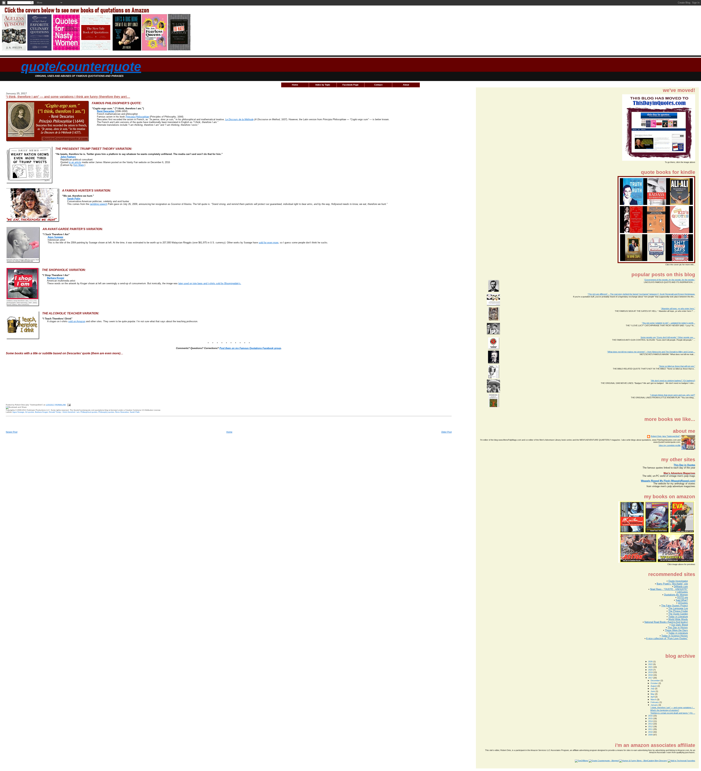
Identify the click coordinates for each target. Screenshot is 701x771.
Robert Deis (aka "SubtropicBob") (666, 436)
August (654, 686)
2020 (650, 670)
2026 (650, 661)
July (653, 688)
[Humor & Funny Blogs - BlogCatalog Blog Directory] (643, 761)
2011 (650, 729)
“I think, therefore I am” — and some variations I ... (672, 707)
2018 (650, 675)
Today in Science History (674, 635)
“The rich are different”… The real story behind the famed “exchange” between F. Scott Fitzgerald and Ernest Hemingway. (641, 294)
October (654, 683)
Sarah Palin (73, 198)
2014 (650, 721)
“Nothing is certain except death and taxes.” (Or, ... (672, 713)
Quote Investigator (678, 581)
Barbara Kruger (41, 412)
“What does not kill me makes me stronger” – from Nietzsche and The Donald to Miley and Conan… (651, 352)
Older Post (446, 432)
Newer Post (11, 432)
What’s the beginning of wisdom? (664, 710)
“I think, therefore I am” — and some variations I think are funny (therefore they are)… (68, 97)
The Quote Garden (678, 613)
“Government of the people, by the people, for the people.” (669, 280)
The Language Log (678, 608)
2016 (650, 716)
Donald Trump (55, 412)
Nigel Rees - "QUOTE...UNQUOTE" (669, 589)
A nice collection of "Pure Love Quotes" (667, 638)
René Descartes (105, 111)
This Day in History (678, 627)
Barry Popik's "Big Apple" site (672, 583)
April (653, 697)
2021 (650, 667)
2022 (650, 664)
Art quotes (29, 412)
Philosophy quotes (106, 412)
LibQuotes (682, 592)
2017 (650, 678)
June (653, 691)
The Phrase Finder (678, 611)
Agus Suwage (55, 237)
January (654, 705)
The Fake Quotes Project (674, 605)
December (655, 680)
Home (229, 432)
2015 (650, 718)
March (654, 699)
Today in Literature (678, 616)
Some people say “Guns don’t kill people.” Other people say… (668, 337)
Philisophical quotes (89, 412)
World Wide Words (678, 619)
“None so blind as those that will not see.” (677, 366)
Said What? (682, 600)
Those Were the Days (676, 630)
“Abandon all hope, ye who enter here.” (678, 308)
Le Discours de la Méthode (239, 119)
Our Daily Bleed (679, 624)
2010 (650, 732)
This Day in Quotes (684, 465)
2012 (650, 726)
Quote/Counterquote (81, 66)
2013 (650, 724)
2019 (650, 672)
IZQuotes (683, 603)
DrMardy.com (681, 586)
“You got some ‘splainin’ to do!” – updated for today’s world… (668, 323)
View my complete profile (670, 445)
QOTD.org (682, 597)
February (655, 702)
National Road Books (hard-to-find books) (666, 622)
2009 (650, 735)
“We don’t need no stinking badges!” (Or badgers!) (673, 380)
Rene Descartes (122, 412)
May (653, 694)
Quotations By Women (676, 594)
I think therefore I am (70, 412)
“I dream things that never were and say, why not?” (672, 395)
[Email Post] (68, 405)
